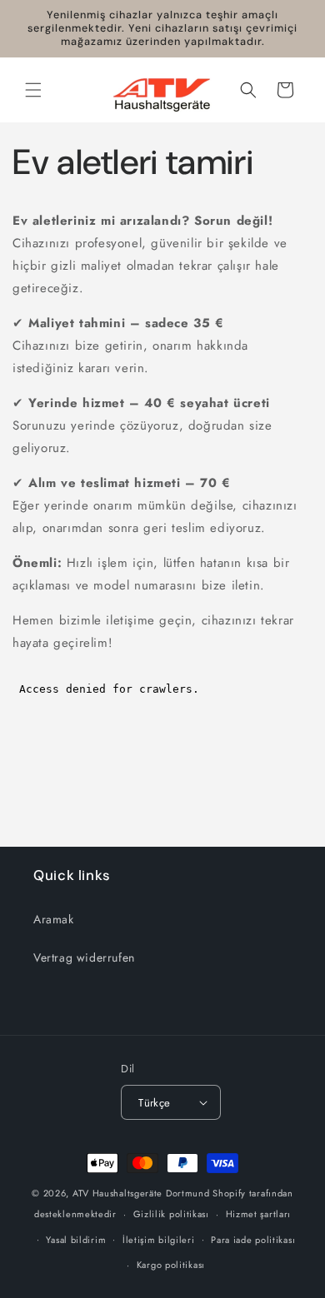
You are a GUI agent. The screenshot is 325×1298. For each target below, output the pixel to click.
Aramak (53, 919)
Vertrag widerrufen (84, 957)
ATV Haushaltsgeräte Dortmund (141, 1193)
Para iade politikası (253, 1239)
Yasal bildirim (76, 1239)
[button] (33, 90)
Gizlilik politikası (171, 1214)
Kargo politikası (171, 1264)
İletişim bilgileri (158, 1239)
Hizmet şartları (259, 1214)
